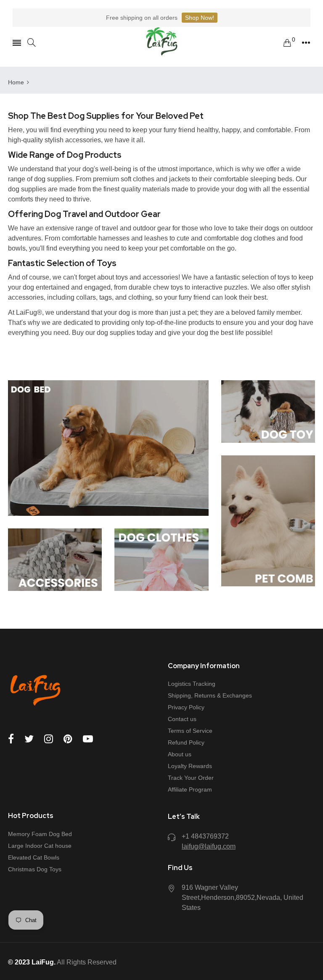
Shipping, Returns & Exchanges (210, 695)
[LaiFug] (161, 42)
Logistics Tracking (191, 683)
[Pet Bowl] (268, 521)
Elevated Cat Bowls (33, 857)
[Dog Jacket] (161, 559)
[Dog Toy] (268, 411)
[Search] (31, 42)
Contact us (182, 719)
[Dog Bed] (108, 448)
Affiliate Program (190, 789)
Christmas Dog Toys (34, 869)
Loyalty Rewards (190, 766)
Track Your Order (191, 777)
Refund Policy (186, 742)
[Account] (306, 43)
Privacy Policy (186, 707)
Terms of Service (190, 730)
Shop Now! (199, 17)
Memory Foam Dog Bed (40, 834)
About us (179, 754)
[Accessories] (55, 559)
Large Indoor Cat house (39, 845)
